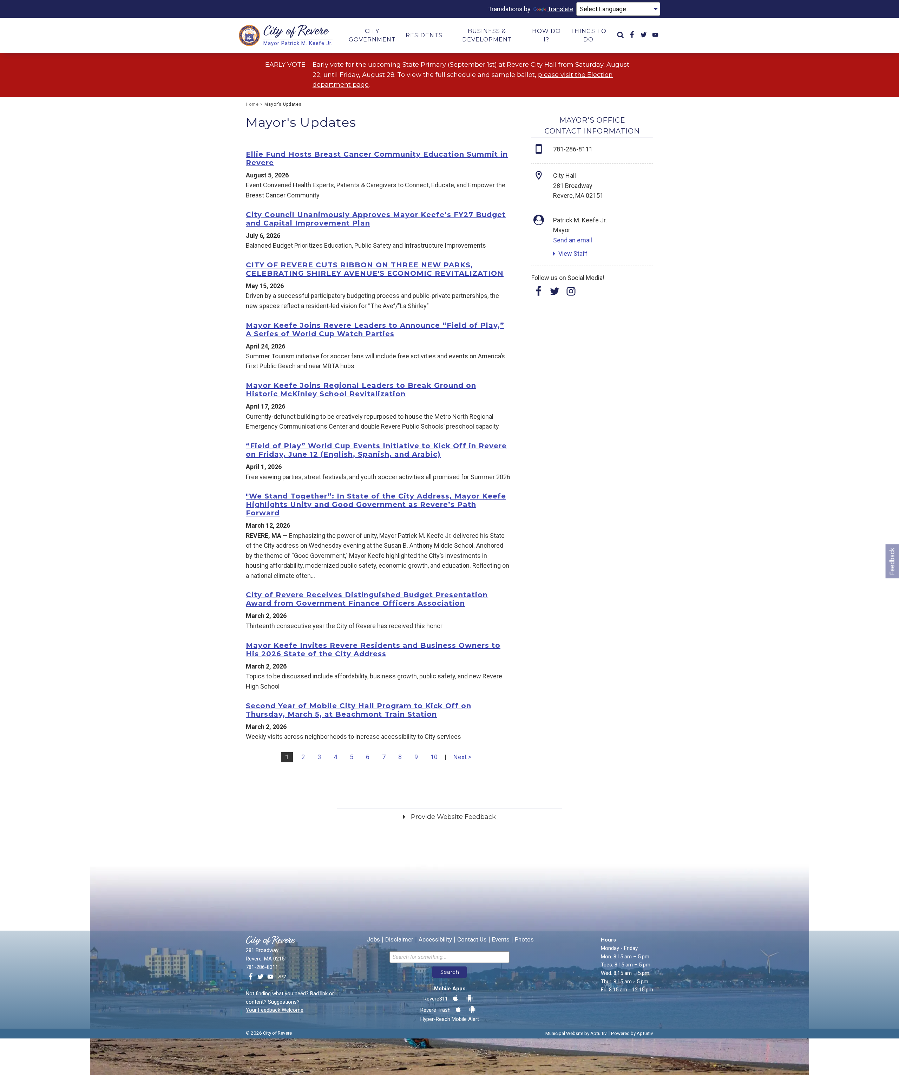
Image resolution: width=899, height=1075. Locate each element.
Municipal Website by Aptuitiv (576, 1033)
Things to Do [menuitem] (588, 35)
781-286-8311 (262, 967)
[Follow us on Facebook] (251, 977)
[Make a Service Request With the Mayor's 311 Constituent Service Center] (282, 977)
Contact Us (472, 940)
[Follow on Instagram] (571, 293)
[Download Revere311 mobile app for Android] (469, 998)
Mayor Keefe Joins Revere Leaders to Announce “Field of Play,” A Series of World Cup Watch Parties (375, 329)
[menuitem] (620, 35)
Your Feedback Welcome (274, 1010)
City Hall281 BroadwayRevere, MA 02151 (578, 185)
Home (252, 104)
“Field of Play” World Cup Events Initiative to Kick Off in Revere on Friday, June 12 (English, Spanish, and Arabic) (376, 450)
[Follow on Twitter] (554, 293)
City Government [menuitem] (372, 35)
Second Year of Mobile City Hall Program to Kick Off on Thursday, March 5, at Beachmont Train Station (358, 710)
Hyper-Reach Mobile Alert (449, 1019)
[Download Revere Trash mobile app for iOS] (458, 1009)
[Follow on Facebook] (538, 293)
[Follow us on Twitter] (260, 977)
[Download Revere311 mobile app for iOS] (455, 998)
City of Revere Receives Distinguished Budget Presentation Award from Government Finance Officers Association (367, 599)
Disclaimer (399, 940)
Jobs (373, 940)
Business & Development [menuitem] (487, 35)
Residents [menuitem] (424, 35)
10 (434, 757)
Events (501, 940)
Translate (560, 9)
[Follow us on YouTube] (270, 977)
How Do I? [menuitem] (546, 35)
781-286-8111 (572, 149)
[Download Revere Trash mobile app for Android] (472, 1009)
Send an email (572, 240)
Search (449, 972)
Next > (462, 757)
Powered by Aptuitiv (632, 1033)
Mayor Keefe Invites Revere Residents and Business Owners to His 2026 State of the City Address (373, 649)
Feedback (892, 561)
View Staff (573, 253)
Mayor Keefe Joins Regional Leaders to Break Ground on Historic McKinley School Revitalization (361, 389)
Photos (524, 940)
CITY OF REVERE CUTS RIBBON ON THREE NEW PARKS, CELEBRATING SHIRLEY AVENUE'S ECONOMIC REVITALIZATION (375, 269)
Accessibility (435, 940)
